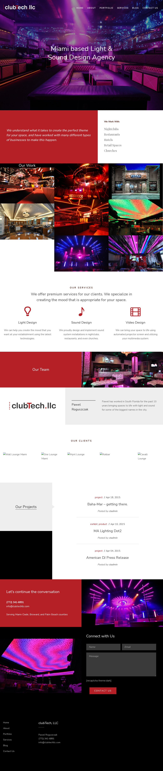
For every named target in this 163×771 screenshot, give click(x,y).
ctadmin (113, 511)
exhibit (94, 524)
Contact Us (150, 8)
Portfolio (106, 8)
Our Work (27, 165)
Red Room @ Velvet (81, 178)
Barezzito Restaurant (135, 250)
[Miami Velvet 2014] (105, 239)
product (103, 524)
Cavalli (135, 214)
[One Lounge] (105, 203)
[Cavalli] (159, 203)
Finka (135, 178)
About (91, 8)
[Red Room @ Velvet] (105, 167)
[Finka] (159, 167)
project (99, 497)
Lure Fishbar (27, 218)
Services (122, 8)
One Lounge (81, 214)
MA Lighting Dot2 (108, 531)
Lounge (22, 188)
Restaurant (135, 184)
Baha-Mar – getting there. (107, 504)
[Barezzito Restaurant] (159, 239)
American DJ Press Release (107, 557)
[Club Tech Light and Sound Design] (19, 7)
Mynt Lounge (27, 183)
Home (80, 8)
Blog (135, 8)
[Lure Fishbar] (50, 207)
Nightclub (81, 184)
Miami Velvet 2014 (81, 250)
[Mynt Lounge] (50, 171)
